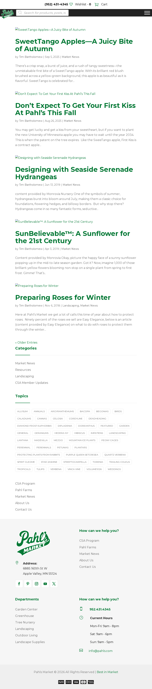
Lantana (22, 440)
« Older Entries (26, 342)
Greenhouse (24, 616)
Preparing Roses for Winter (63, 297)
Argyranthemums (62, 411)
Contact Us (23, 509)
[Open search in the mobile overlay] (41, 12)
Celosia (58, 418)
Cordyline (75, 418)
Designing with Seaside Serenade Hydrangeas (74, 173)
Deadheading (97, 418)
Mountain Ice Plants (82, 440)
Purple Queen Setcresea (82, 454)
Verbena (56, 469)
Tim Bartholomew (30, 57)
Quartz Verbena (115, 454)
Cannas (42, 418)
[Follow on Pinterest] (28, 584)
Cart (104, 4)
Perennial (23, 447)
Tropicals (23, 469)
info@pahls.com (101, 651)
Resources (23, 370)
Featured (107, 425)
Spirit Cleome (26, 462)
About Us (22, 503)
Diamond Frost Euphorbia (34, 425)
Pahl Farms (23, 490)
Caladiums (24, 418)
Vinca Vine (74, 469)
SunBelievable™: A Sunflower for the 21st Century (72, 237)
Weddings (114, 469)
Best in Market (107, 672)
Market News (70, 57)
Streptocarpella (75, 462)
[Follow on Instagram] (36, 584)
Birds (118, 411)
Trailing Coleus (119, 462)
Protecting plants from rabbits (38, 454)
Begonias (102, 411)
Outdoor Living (26, 635)
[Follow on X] (54, 584)
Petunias (62, 447)
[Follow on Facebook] (19, 584)
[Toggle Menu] (147, 13)
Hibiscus (79, 433)
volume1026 (94, 469)
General (22, 433)
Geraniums (41, 433)
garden (124, 425)
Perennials (44, 447)
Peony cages (109, 440)
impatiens (97, 433)
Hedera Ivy (61, 433)
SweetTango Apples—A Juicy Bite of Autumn (74, 45)
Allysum (22, 411)
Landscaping (70, 305)
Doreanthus (86, 425)
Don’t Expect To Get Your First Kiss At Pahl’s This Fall (75, 109)
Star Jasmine (49, 462)
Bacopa (85, 411)
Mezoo (58, 440)
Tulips (40, 469)
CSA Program (25, 483)
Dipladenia (65, 425)
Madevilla (41, 440)
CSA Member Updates (31, 383)
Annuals (39, 411)
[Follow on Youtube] (45, 584)
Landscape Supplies (30, 642)
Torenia (98, 462)
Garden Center (26, 609)
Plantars (81, 447)
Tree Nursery (25, 622)
